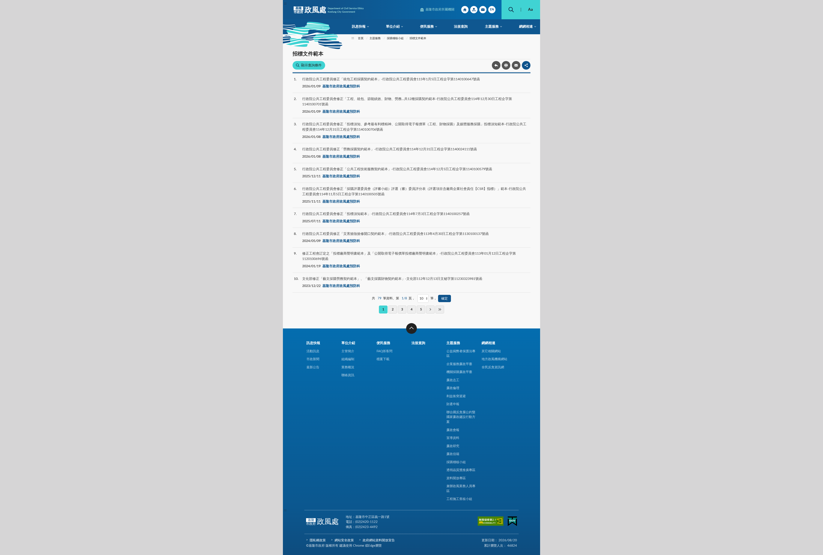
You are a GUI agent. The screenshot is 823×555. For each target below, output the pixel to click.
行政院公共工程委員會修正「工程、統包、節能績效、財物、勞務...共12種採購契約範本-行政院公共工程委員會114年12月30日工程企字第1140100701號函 (407, 101)
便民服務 (427, 26)
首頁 (360, 38)
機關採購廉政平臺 (459, 372)
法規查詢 (461, 26)
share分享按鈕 (526, 65)
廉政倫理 (452, 388)
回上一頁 (496, 65)
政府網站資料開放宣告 (379, 540)
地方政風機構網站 (494, 359)
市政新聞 (312, 359)
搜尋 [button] (511, 9)
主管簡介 (347, 351)
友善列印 (506, 65)
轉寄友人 (516, 65)
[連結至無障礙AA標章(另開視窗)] (490, 521)
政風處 (329, 10)
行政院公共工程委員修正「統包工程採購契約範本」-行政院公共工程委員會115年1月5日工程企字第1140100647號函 (391, 79)
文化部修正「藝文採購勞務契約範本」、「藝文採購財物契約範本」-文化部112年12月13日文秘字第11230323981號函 (392, 278)
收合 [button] (411, 328)
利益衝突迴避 (456, 396)
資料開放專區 (456, 478)
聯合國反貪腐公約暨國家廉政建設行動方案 (460, 417)
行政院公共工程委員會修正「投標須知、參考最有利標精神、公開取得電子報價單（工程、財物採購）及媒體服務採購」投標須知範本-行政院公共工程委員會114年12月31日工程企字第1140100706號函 (414, 126)
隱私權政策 (318, 540)
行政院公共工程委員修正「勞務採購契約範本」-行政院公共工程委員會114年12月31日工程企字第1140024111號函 (389, 149)
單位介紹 (393, 26)
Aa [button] (530, 9)
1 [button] (383, 309)
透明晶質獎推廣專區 (460, 470)
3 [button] (402, 309)
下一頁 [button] (430, 309)
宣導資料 (452, 438)
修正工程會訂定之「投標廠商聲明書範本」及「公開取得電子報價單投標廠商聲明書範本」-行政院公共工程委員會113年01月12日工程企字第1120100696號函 (409, 256)
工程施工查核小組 (459, 499)
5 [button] (421, 309)
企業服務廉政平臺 (459, 364)
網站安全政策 (344, 540)
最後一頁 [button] (440, 309)
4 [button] (412, 309)
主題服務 (492, 26)
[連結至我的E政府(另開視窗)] (512, 522)
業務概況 (347, 367)
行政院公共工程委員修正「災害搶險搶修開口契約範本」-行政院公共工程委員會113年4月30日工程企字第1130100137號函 (395, 234)
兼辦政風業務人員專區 (460, 489)
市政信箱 (483, 9)
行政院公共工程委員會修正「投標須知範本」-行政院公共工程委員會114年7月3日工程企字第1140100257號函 (386, 214)
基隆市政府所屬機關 (439, 9)
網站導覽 (474, 9)
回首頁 (465, 9)
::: (285, 3)
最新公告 (312, 367)
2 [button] (393, 309)
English (492, 9)
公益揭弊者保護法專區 (460, 354)
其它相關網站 (491, 351)
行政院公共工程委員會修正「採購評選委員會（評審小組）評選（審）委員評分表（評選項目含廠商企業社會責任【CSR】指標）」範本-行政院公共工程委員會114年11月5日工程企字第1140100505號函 (414, 191)
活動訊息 (312, 351)
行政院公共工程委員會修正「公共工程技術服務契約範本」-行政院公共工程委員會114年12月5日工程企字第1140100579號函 (397, 169)
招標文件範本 (418, 38)
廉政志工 (452, 380)
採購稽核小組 (395, 38)
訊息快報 (359, 26)
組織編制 (347, 359)
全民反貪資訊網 (493, 367)
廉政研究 (452, 446)
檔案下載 (383, 359)
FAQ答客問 (384, 351)
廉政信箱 (452, 454)
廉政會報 (452, 430)
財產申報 (452, 404)
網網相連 (526, 26)
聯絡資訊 (347, 375)
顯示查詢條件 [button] (311, 65)
